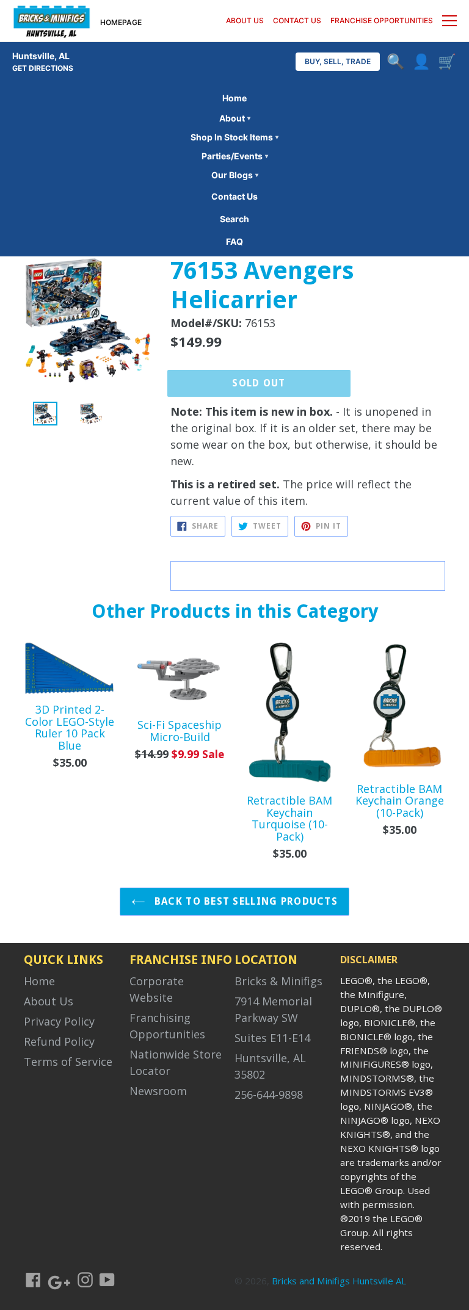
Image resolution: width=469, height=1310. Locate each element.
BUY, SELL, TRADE (338, 61)
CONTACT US (297, 20)
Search (234, 219)
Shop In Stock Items (234, 137)
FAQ (234, 241)
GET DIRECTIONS (42, 68)
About (234, 118)
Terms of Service (68, 1061)
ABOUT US (245, 20)
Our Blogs (234, 175)
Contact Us (234, 196)
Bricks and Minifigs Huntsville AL (339, 1281)
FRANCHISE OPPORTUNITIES (381, 20)
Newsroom (158, 1091)
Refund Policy (59, 1041)
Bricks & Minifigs (278, 981)
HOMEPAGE (121, 22)
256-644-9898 (268, 1094)
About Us (48, 1001)
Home (234, 98)
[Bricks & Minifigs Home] (51, 20)
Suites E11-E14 (272, 1037)
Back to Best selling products (244, 901)
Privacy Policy (59, 1021)
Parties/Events (235, 156)
